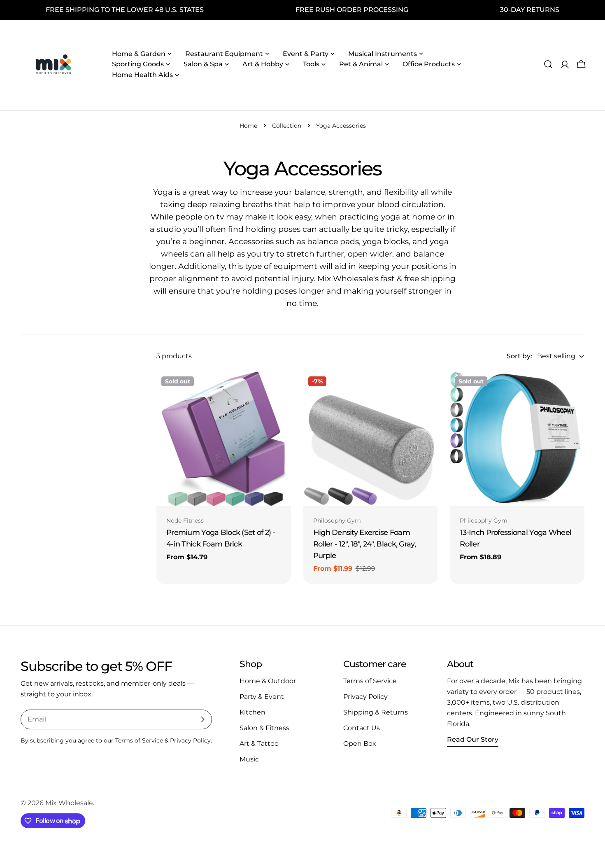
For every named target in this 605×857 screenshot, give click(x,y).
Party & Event (262, 697)
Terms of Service (139, 740)
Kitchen (252, 712)
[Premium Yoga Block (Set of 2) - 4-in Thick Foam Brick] (223, 438)
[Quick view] (279, 389)
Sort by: (519, 356)
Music (249, 759)
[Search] (548, 64)
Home (248, 125)
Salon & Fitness (264, 728)
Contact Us (361, 728)
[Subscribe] (202, 719)
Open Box (359, 743)
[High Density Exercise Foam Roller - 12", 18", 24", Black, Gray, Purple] (370, 438)
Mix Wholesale (69, 803)
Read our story (472, 739)
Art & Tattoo (259, 743)
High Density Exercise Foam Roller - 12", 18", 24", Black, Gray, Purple (364, 544)
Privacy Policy (190, 740)
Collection (286, 125)
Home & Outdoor (268, 681)
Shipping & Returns (375, 712)
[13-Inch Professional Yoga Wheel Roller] (517, 438)
